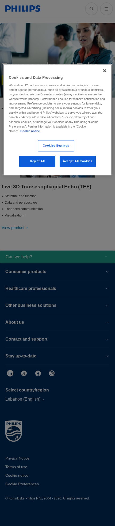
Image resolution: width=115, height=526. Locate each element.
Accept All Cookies (77, 161)
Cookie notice (30, 131)
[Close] (104, 71)
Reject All (37, 161)
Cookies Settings (56, 145)
